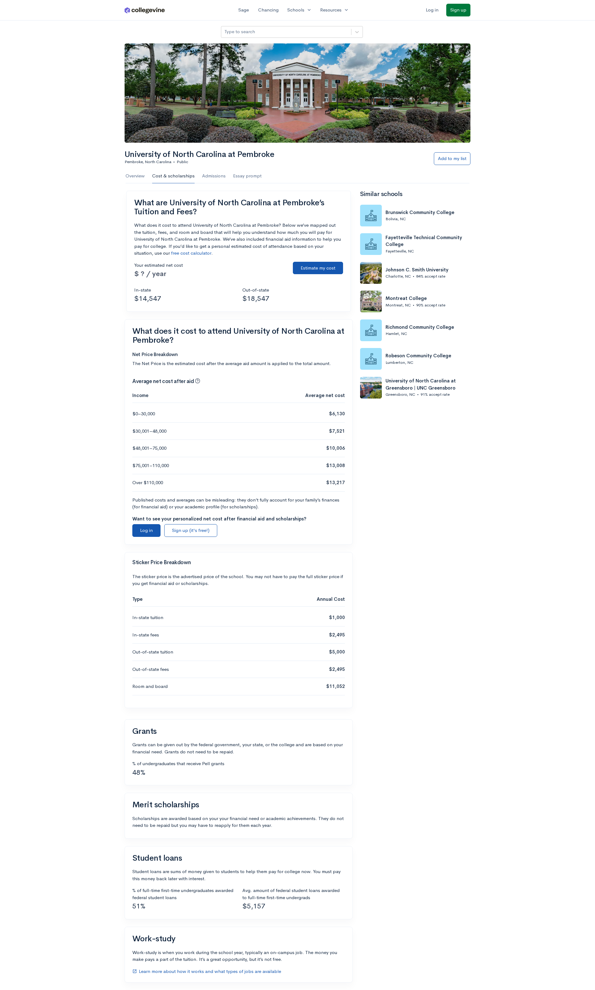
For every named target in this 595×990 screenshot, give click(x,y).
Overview (135, 176)
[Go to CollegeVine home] (145, 10)
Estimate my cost (318, 268)
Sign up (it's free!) (190, 530)
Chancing (268, 10)
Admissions (214, 176)
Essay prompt (247, 176)
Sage (243, 10)
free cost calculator (191, 253)
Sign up (458, 10)
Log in (432, 10)
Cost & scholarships (173, 176)
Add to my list (452, 158)
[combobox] (225, 31)
